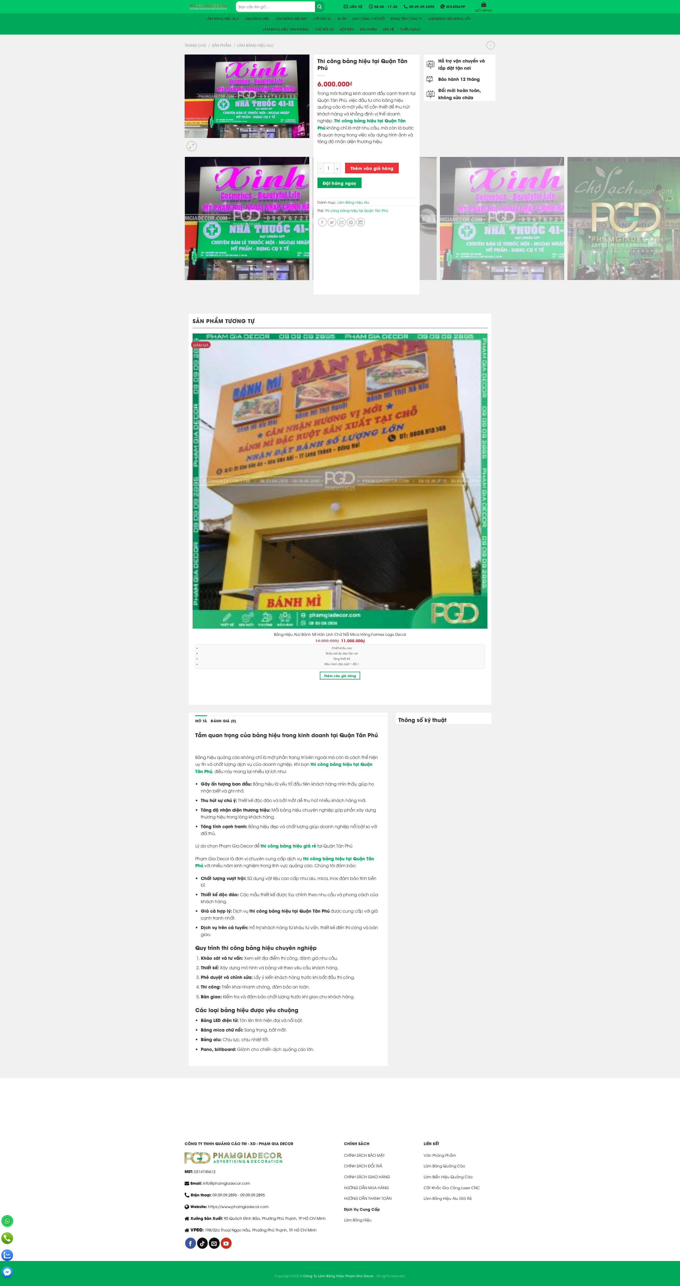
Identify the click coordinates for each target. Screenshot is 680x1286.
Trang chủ (195, 45)
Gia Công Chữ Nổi (368, 18)
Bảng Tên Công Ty (406, 18)
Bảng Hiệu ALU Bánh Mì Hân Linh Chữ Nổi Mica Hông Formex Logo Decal (340, 634)
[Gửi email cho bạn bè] (341, 222)
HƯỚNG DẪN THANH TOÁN (368, 1198)
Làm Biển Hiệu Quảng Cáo (448, 1176)
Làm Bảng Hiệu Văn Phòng (286, 29)
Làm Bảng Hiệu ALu (222, 18)
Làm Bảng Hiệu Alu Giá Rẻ (448, 1198)
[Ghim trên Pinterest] (351, 222)
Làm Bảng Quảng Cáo (444, 1165)
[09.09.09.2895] (7, 1238)
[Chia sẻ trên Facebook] (322, 222)
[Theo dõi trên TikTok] (202, 1243)
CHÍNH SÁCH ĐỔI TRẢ (363, 1165)
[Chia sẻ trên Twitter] (332, 222)
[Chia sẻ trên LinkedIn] (360, 222)
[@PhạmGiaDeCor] (7, 1272)
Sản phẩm (368, 29)
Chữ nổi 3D (324, 29)
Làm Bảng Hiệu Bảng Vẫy (449, 18)
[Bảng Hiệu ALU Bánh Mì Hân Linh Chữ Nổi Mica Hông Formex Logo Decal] (340, 481)
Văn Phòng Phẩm (440, 1155)
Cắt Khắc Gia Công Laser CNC (452, 1187)
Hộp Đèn (347, 29)
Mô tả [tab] (201, 720)
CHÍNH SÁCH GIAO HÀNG (367, 1176)
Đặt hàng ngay (339, 183)
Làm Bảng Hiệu (257, 18)
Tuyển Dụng (410, 29)
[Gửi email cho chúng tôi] (214, 1243)
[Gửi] (319, 6)
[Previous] (188, 285)
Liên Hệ (388, 29)
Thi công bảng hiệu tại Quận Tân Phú (356, 210)
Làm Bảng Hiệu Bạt (291, 18)
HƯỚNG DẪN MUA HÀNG (366, 1187)
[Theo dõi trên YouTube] (226, 1243)
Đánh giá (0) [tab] (223, 720)
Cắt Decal (322, 18)
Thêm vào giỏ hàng (372, 168)
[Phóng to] (191, 146)
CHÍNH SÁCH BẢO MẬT (364, 1155)
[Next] (204, 143)
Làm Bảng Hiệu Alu (255, 45)
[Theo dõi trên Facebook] (190, 1243)
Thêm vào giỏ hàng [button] (340, 675)
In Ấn (341, 18)
